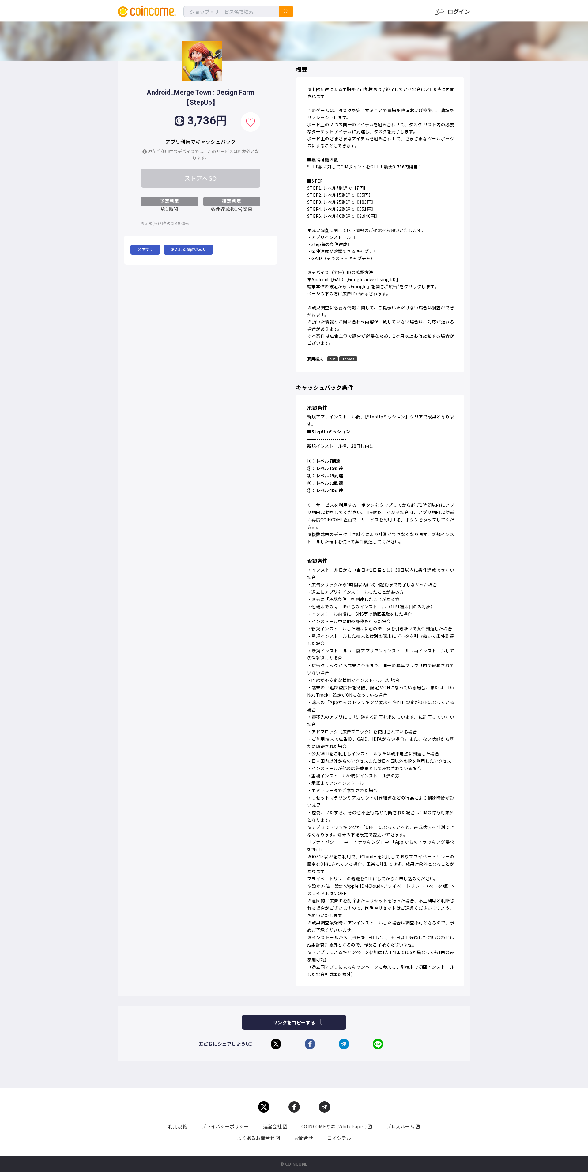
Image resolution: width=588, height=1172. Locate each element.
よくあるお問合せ (256, 1138)
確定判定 (231, 201)
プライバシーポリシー (225, 1126)
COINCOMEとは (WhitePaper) (334, 1126)
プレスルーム (401, 1126)
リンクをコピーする (294, 1022)
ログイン (458, 11)
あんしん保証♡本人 (188, 249)
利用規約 (177, 1126)
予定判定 (169, 201)
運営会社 (273, 1126)
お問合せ (303, 1138)
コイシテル (339, 1138)
